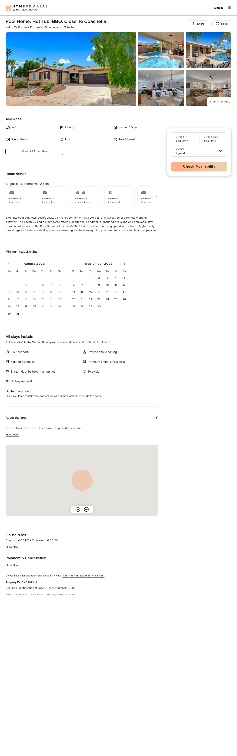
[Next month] (124, 270)
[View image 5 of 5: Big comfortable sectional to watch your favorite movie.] (208, 88)
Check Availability (199, 166)
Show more (12, 236)
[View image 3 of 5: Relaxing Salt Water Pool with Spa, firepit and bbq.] (208, 50)
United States (36, 600)
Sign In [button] (218, 8)
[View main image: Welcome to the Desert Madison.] (71, 69)
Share (201, 24)
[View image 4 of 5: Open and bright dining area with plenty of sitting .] (161, 88)
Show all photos (219, 101)
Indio (59, 600)
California (50, 600)
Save (224, 24)
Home (9, 600)
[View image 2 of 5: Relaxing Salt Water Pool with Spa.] (161, 50)
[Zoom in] (78, 515)
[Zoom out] (86, 515)
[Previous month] (9, 270)
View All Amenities (34, 151)
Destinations (20, 600)
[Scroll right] (156, 196)
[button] (17, 312)
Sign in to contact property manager (83, 581)
